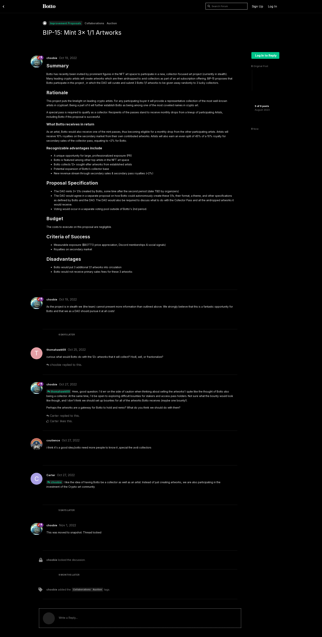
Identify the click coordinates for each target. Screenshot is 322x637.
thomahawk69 (60, 391)
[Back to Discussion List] (3, 6)
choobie (56, 482)
